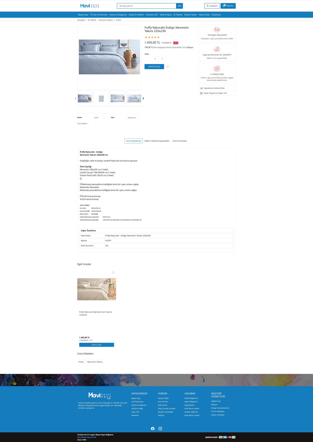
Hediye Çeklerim (191, 412)
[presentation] (76, 98)
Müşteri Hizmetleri (165, 412)
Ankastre (135, 415)
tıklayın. (190, 47)
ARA (179, 6)
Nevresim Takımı (95, 361)
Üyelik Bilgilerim (191, 398)
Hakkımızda (216, 401)
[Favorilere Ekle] (167, 66)
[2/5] (148, 37)
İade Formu (162, 405)
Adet (147, 54)
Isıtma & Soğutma (138, 405)
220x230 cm (132, 118)
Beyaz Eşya (135, 398)
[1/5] (146, 37)
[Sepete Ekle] (154, 66)
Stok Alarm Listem (191, 408)
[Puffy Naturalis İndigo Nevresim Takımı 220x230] (109, 56)
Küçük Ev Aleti (137, 408)
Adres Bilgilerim (191, 401)
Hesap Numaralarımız (220, 408)
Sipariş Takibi (163, 398)
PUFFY (96, 118)
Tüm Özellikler (82, 124)
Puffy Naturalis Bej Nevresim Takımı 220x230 (95, 313)
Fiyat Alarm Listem (192, 415)
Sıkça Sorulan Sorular (166, 408)
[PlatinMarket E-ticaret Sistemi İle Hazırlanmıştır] (211, 437)
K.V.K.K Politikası (217, 411)
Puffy (81, 361)
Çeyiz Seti (135, 412)
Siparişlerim (189, 405)
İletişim (161, 415)
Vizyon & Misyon (217, 415)
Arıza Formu (163, 401)
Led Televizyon (137, 401)
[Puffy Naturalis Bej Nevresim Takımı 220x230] (96, 289)
